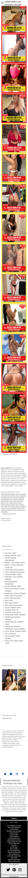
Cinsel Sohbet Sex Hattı (14, 840)
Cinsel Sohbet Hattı (14, 838)
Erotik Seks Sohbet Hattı (14, 856)
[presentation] (23, 680)
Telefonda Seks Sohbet (14, 859)
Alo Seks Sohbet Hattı (14, 850)
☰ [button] (2, 2)
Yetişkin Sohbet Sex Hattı (14, 841)
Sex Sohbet (14, 857)
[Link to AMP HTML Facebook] (11, 774)
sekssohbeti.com (14, 876)
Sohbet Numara (14, 836)
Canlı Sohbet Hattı (14, 854)
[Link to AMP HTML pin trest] (23, 774)
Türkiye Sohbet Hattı (14, 861)
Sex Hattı (14, 845)
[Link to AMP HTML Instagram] (17, 774)
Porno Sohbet (14, 848)
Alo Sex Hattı (14, 847)
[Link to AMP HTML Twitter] (5, 774)
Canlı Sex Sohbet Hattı (14, 852)
